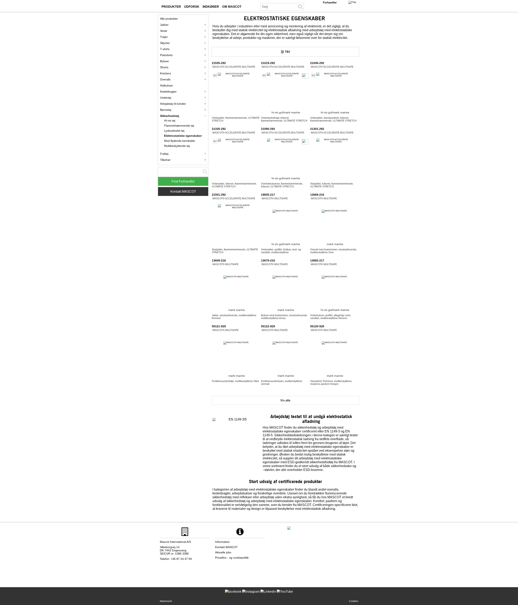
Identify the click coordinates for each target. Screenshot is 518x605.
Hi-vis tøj (169, 120)
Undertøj (165, 97)
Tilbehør (165, 159)
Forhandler (330, 2)
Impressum (166, 601)
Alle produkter (169, 18)
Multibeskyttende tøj (177, 145)
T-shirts (165, 49)
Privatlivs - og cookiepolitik (232, 557)
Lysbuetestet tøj (174, 130)
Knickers (165, 73)
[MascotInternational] (285, 595)
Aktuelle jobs (223, 552)
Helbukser (166, 85)
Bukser (164, 61)
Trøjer (164, 36)
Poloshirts (166, 55)
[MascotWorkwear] (233, 595)
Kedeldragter (168, 91)
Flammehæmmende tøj (179, 125)
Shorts (164, 67)
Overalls (165, 79)
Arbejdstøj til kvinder (173, 103)
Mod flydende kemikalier (179, 140)
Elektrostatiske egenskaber (183, 135)
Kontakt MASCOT (183, 191)
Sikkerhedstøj (169, 115)
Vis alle (285, 400)
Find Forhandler (183, 181)
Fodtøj (164, 153)
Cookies (353, 601)
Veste (163, 30)
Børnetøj (165, 109)
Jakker (164, 24)
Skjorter (165, 43)
